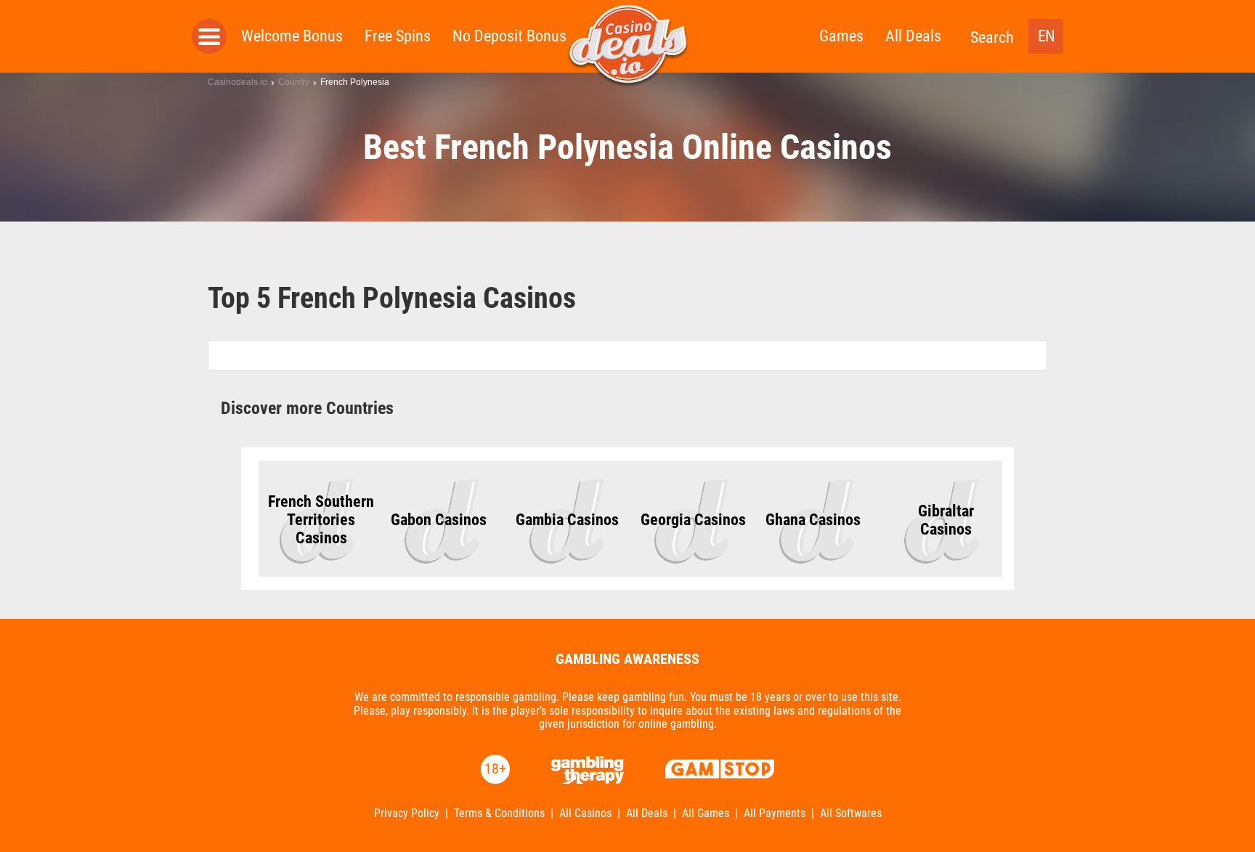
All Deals (913, 36)
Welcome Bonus (292, 36)
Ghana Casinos (813, 520)
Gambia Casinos (567, 520)
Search (992, 37)
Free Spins (398, 36)
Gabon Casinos (439, 520)
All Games (705, 813)
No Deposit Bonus (509, 36)
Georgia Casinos (693, 520)
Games (841, 36)
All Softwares (851, 813)
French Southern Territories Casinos (321, 519)
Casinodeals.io (237, 82)
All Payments (774, 813)
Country (293, 82)
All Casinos (585, 813)
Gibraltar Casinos (946, 520)
